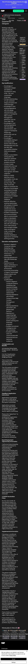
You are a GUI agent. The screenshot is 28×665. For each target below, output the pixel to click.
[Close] (26, 652)
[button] (22, 79)
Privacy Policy (12, 655)
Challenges (4, 648)
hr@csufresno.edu (7, 528)
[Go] (8, 630)
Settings (13, 662)
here (9, 390)
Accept (13, 659)
